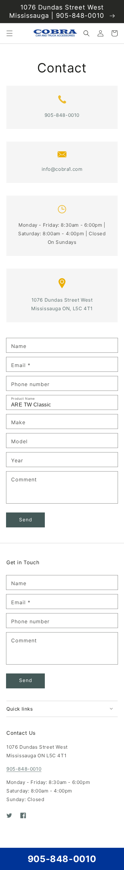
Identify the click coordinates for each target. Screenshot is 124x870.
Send (25, 520)
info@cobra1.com (62, 169)
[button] (10, 33)
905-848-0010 (62, 115)
